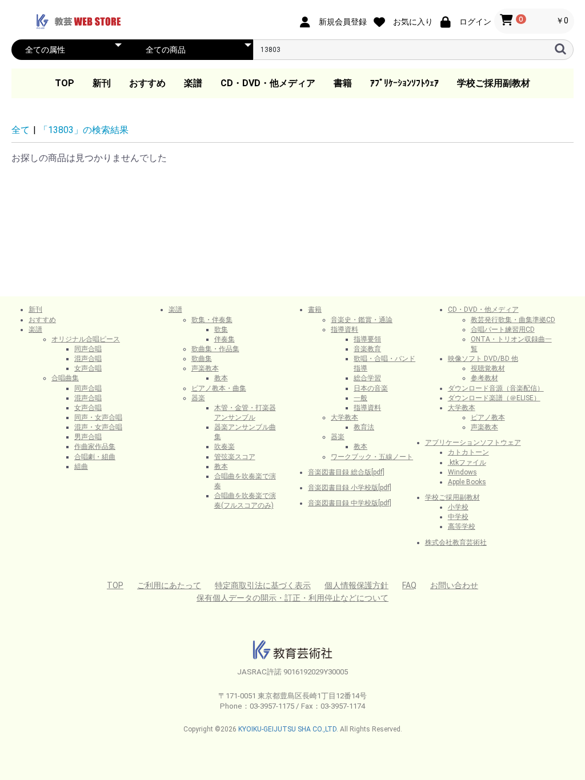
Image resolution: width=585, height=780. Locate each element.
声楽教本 (205, 368)
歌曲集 (201, 359)
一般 (360, 398)
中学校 (458, 517)
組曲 (81, 467)
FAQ (409, 585)
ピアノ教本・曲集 (218, 388)
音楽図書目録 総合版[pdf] (346, 472)
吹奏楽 (224, 447)
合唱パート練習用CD (503, 329)
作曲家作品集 (94, 447)
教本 (221, 378)
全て (20, 129)
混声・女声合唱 (98, 427)
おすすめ (147, 83)
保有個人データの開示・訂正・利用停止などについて (292, 597)
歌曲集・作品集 (215, 349)
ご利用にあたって (169, 585)
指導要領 (367, 339)
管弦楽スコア (234, 457)
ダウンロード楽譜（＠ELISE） (494, 398)
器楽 (198, 398)
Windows (462, 472)
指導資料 (344, 329)
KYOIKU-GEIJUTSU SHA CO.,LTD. (288, 729)
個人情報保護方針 (356, 585)
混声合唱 (88, 359)
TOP (64, 83)
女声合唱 (88, 368)
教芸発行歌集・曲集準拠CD (513, 320)
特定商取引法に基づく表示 (263, 585)
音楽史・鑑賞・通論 (361, 320)
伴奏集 (224, 339)
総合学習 (367, 378)
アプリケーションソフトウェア (473, 443)
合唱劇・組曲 (94, 457)
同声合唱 (88, 349)
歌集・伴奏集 (212, 320)
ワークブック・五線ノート (372, 457)
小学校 (458, 507)
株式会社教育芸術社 (456, 542)
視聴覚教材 (488, 368)
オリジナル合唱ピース (85, 339)
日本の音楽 (371, 388)
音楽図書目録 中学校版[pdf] (349, 503)
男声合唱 (88, 437)
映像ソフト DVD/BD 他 (483, 359)
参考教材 (484, 378)
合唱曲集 (65, 378)
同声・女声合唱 (98, 417)
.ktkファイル (467, 463)
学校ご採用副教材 (493, 83)
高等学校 (461, 526)
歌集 (221, 329)
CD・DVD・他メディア (268, 83)
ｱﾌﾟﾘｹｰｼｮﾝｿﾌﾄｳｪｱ (404, 83)
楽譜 (193, 83)
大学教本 (344, 417)
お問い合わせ (454, 585)
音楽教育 (367, 349)
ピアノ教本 (488, 417)
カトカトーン (468, 452)
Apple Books (467, 482)
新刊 (102, 83)
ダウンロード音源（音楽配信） (496, 388)
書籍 (343, 83)
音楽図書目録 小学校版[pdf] (349, 488)
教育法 (364, 427)
